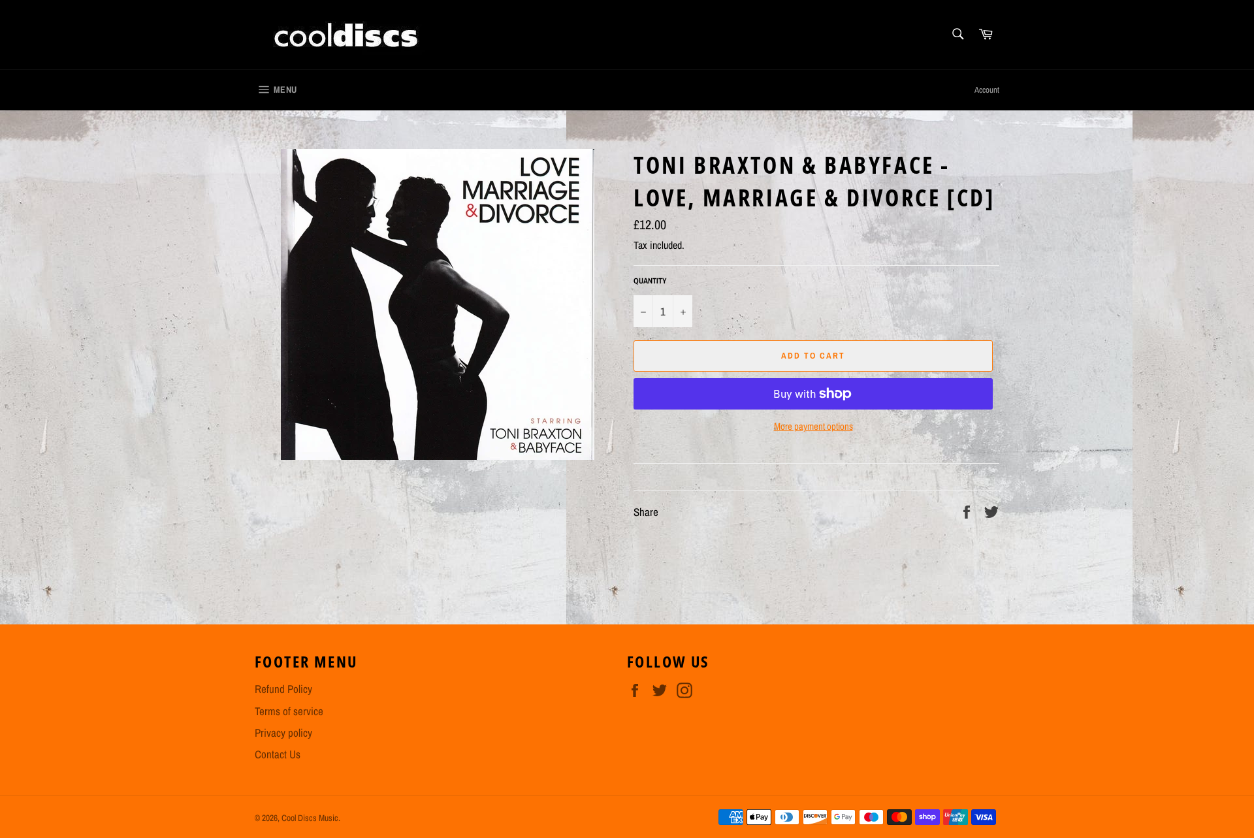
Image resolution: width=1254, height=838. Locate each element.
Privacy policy (283, 732)
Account (986, 89)
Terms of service (289, 710)
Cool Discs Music (309, 818)
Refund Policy (283, 688)
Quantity (650, 281)
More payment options (813, 426)
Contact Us (277, 754)
